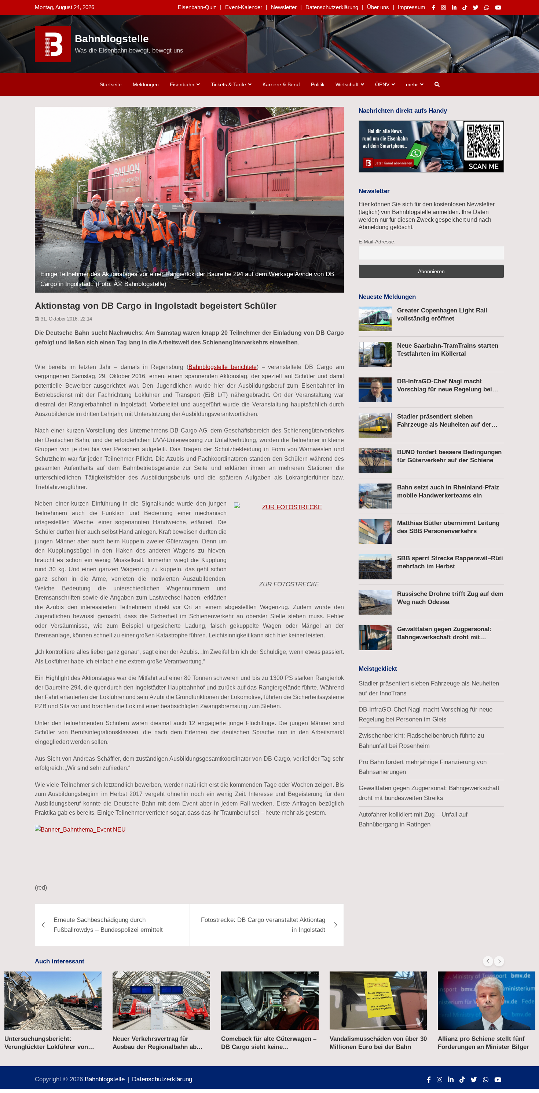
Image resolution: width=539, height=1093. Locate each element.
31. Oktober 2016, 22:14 (66, 319)
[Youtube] (498, 7)
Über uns (378, 7)
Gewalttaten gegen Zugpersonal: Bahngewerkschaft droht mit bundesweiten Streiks (444, 637)
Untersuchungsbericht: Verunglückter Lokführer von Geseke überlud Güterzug (46, 1046)
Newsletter (284, 7)
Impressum (411, 7)
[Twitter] (475, 7)
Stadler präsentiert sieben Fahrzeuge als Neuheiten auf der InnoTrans (444, 424)
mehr (412, 84)
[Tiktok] (464, 7)
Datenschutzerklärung (331, 7)
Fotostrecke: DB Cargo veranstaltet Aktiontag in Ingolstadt (263, 924)
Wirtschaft (347, 84)
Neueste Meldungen (387, 296)
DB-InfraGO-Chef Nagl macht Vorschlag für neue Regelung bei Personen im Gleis (444, 389)
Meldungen (146, 84)
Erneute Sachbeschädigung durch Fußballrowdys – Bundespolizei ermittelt (108, 924)
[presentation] (488, 961)
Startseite (111, 84)
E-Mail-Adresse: (377, 242)
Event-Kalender (243, 7)
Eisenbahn (182, 84)
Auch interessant (59, 961)
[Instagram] (443, 7)
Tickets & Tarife (228, 84)
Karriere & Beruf (281, 84)
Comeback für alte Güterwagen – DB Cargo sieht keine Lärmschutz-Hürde (268, 1046)
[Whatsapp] (486, 7)
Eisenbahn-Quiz (197, 7)
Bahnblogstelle (112, 38)
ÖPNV (382, 84)
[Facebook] (433, 7)
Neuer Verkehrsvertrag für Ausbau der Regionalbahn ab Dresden (155, 1046)
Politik (317, 84)
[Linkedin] (454, 7)
